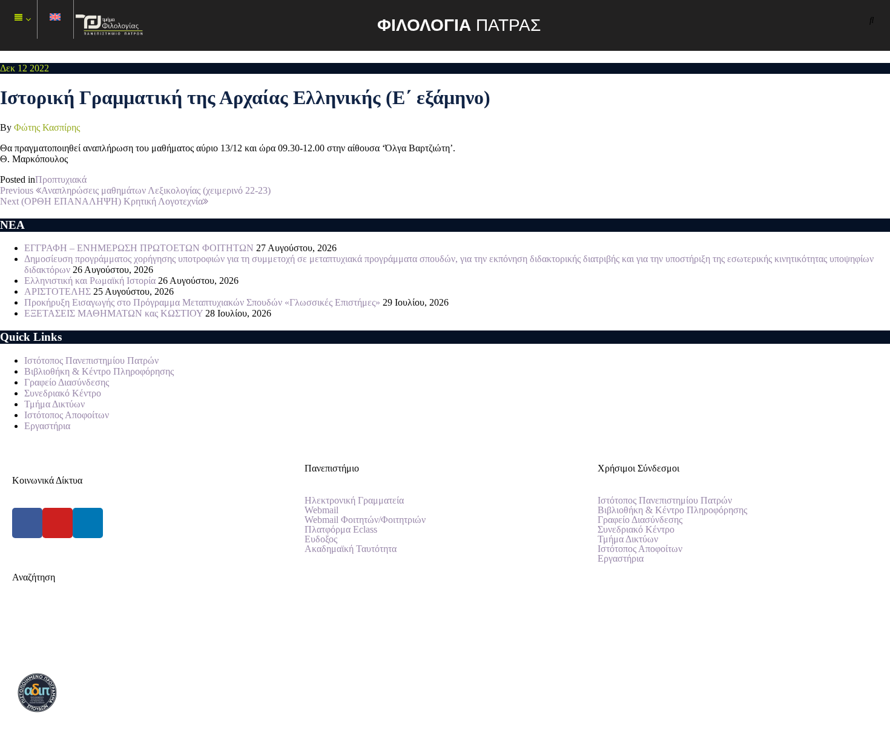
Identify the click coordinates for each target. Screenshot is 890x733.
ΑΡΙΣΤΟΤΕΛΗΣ (57, 291)
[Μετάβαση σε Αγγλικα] (56, 19)
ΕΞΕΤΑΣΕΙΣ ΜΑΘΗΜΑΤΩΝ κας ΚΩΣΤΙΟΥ (113, 313)
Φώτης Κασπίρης (47, 127)
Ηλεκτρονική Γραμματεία (354, 500)
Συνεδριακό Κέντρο (62, 393)
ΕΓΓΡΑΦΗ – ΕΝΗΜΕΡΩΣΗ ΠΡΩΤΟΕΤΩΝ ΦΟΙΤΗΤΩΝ (139, 248)
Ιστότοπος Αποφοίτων (66, 415)
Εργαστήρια (47, 426)
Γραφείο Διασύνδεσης (66, 382)
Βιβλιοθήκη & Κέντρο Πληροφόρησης (99, 371)
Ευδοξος (321, 539)
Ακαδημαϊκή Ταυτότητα (351, 549)
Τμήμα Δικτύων (54, 404)
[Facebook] (27, 523)
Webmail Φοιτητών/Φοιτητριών (365, 520)
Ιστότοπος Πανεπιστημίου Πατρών (91, 360)
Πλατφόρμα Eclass (341, 529)
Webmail (321, 510)
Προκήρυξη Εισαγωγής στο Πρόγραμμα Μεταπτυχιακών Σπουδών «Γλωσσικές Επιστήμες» (202, 302)
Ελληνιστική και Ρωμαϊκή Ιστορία (90, 280)
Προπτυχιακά (61, 179)
